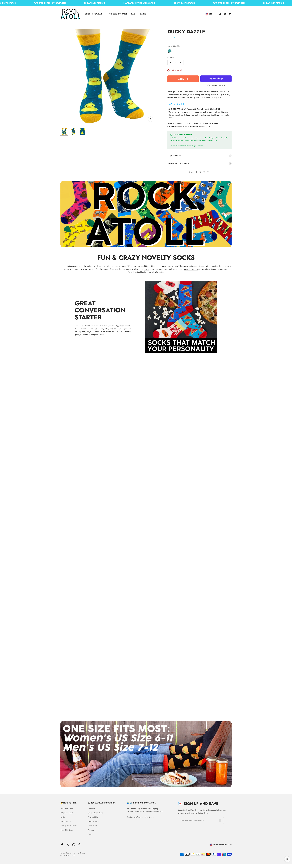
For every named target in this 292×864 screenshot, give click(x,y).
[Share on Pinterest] (204, 172)
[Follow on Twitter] (67, 844)
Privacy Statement (66, 853)
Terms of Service (79, 853)
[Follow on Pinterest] (79, 844)
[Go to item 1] (64, 132)
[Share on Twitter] (200, 172)
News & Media (93, 821)
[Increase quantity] (180, 62)
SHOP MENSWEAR (93, 14)
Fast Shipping (65, 821)
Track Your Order (66, 808)
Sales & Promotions (95, 812)
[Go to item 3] (82, 132)
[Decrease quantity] (171, 62)
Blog (89, 834)
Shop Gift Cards (66, 830)
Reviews (91, 830)
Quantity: (170, 57)
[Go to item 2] (73, 132)
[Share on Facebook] (196, 172)
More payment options (216, 85)
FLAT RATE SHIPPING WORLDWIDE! (28, 3)
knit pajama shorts (191, 269)
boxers (146, 269)
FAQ (133, 14)
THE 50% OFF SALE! (118, 14)
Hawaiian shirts (150, 272)
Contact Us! (92, 825)
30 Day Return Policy (68, 825)
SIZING (143, 14)
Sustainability (93, 817)
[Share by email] (208, 172)
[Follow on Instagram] (73, 844)
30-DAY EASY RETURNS (72, 3)
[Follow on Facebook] (62, 844)
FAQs (62, 817)
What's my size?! (66, 812)
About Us (91, 808)
